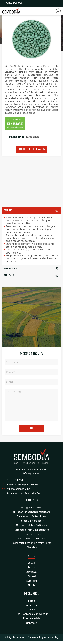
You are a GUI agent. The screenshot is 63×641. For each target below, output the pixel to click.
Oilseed (31, 576)
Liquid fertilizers (31, 534)
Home (31, 600)
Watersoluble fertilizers (31, 538)
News (31, 609)
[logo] (11, 10)
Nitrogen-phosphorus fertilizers (31, 512)
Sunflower (31, 571)
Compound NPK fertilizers (31, 516)
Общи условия (31, 473)
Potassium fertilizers (32, 520)
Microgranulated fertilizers (31, 525)
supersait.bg (51, 637)
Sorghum (31, 580)
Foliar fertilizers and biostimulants (31, 543)
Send (31, 428)
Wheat (31, 563)
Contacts (31, 623)
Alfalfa (32, 585)
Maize (31, 567)
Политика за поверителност (32, 469)
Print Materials (31, 618)
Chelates (31, 547)
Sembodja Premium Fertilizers (31, 529)
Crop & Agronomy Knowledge (31, 614)
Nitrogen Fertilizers (31, 507)
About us (31, 605)
